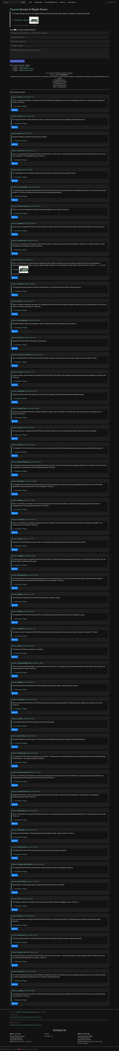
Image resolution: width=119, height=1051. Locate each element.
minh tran (21, 337)
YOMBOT (20, 556)
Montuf (20, 646)
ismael (20, 539)
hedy (19, 301)
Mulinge (20, 500)
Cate (19, 260)
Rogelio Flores (22, 408)
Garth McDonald (23, 320)
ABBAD (20, 682)
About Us (62, 2)
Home (30, 2)
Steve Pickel (21, 736)
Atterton (20, 445)
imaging (20, 990)
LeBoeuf (20, 284)
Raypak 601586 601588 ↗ (26, 70)
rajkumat (20, 223)
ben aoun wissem (23, 772)
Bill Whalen (21, 830)
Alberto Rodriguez (23, 462)
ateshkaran (21, 699)
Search (23, 2)
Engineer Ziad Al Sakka (25, 864)
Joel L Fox (21, 150)
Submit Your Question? (17, 61)
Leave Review (71, 2)
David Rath (21, 391)
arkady (20, 718)
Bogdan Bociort (23, 791)
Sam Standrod (22, 575)
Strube (20, 427)
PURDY (20, 611)
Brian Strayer (22, 811)
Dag (19, 133)
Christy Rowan (22, 881)
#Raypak (13, 97)
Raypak (14, 9)
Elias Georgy (22, 753)
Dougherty (21, 519)
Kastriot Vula (22, 952)
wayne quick (22, 240)
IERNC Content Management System (27, 1012)
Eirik (19, 898)
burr (19, 170)
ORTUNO (20, 629)
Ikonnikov (21, 971)
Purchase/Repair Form (51, 2)
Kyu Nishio (21, 481)
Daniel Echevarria (23, 206)
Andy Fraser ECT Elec (24, 355)
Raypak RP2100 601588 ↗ (26, 69)
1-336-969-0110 (111, 2)
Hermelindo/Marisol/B (24, 663)
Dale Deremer (22, 847)
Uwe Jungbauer (22, 187)
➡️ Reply (14, 110)
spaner (20, 916)
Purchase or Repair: (22, 20)
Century (20, 116)
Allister (20, 97)
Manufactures (38, 2)
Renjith (20, 594)
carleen (20, 372)
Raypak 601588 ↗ (24, 67)
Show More (16, 274)
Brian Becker (22, 935)
